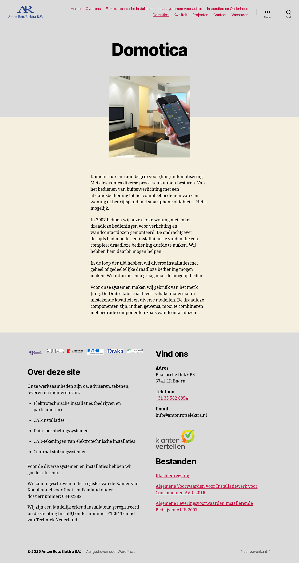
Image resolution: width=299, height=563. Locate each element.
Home (76, 9)
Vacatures (239, 15)
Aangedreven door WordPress (110, 551)
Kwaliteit (181, 15)
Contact (220, 15)
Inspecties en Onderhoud (227, 9)
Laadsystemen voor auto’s (180, 9)
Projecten (200, 15)
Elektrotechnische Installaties (129, 9)
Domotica (161, 15)
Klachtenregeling (173, 476)
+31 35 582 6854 (172, 398)
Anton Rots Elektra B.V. (61, 551)
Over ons (93, 9)
